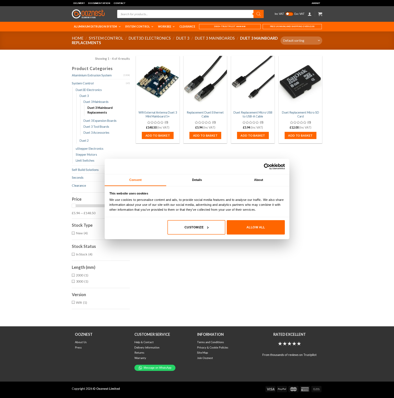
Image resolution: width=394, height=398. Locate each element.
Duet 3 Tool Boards (96, 126)
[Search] (258, 14)
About (316, 3)
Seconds (78, 177)
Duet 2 (84, 140)
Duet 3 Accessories (96, 132)
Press (78, 347)
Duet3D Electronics (149, 38)
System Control (137, 26)
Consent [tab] (135, 180)
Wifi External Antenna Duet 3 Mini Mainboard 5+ (158, 114)
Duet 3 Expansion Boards (100, 120)
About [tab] (258, 180)
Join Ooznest (205, 358)
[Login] (310, 13)
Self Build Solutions (85, 169)
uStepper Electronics (89, 148)
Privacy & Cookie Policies (212, 347)
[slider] (74, 206)
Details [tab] (197, 180)
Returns (139, 352)
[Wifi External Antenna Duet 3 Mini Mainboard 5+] (157, 82)
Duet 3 (182, 38)
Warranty (140, 358)
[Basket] (320, 13)
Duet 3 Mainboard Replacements (100, 110)
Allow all (255, 227)
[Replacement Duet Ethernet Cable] (205, 82)
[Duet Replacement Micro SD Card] (300, 82)
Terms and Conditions (210, 342)
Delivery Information (146, 347)
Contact (120, 3)
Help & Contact (144, 342)
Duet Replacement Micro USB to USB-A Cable (253, 114)
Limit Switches (85, 160)
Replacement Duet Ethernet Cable (205, 114)
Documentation (99, 3)
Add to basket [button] (157, 135)
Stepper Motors (86, 154)
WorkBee (164, 26)
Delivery (79, 3)
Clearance (187, 26)
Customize (194, 227)
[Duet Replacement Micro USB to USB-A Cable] (253, 82)
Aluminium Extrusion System (95, 26)
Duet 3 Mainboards (215, 38)
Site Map (202, 352)
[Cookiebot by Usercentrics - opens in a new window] (267, 166)
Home (78, 38)
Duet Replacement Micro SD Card (300, 114)
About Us (81, 342)
